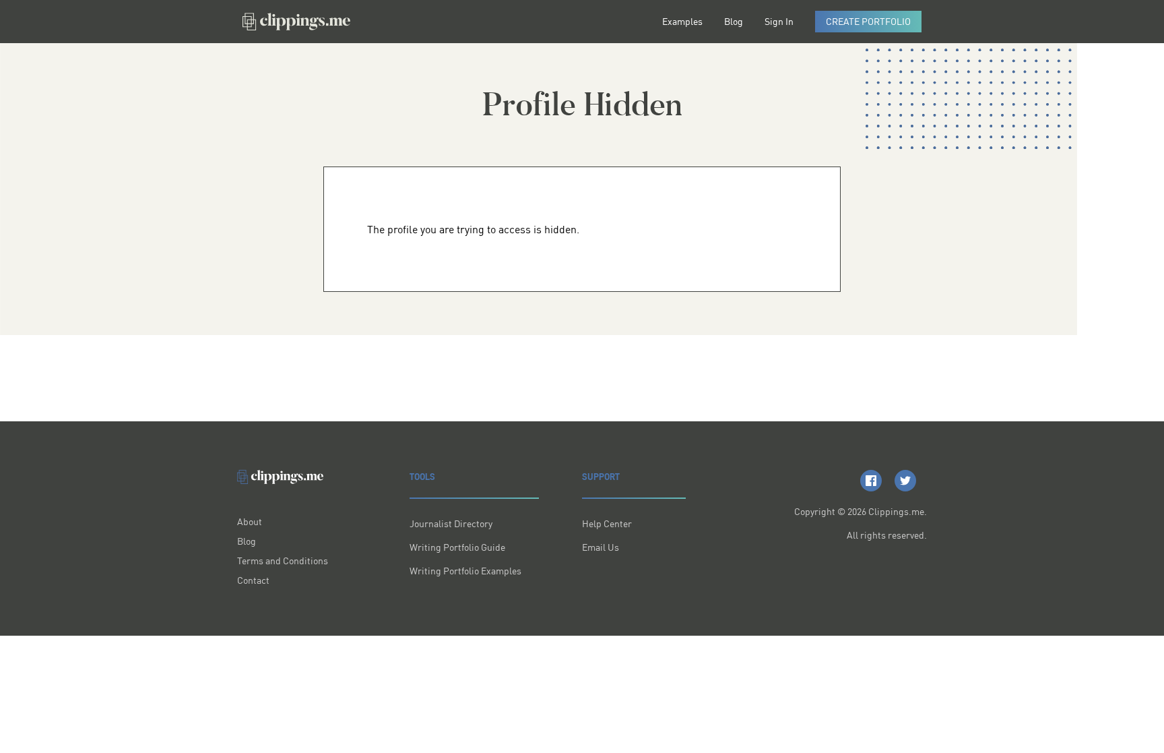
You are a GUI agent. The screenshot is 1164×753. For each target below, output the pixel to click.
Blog (733, 21)
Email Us (600, 547)
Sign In (779, 21)
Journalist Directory (451, 523)
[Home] (296, 21)
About (249, 521)
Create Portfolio (868, 21)
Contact (253, 580)
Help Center (607, 523)
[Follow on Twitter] (905, 480)
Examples (682, 21)
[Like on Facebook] (871, 480)
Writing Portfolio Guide (457, 547)
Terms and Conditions (282, 560)
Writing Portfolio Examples (465, 570)
